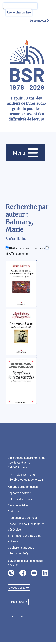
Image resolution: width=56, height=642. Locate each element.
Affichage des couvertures (28, 248)
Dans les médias (18, 505)
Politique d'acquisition (21, 499)
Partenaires (15, 511)
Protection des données (23, 517)
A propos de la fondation (23, 486)
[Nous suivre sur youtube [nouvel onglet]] (34, 573)
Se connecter (38, 20)
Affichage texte (18, 253)
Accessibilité (17, 587)
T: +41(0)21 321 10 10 (21, 474)
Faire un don (16, 616)
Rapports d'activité (19, 493)
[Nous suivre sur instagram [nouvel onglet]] (11, 573)
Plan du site (16, 601)
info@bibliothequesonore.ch (25, 479)
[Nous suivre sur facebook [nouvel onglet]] (22, 573)
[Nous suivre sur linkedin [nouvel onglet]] (45, 573)
